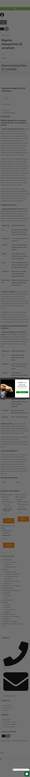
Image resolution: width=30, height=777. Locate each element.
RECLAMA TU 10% (22, 392)
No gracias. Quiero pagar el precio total (22, 394)
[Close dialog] (28, 380)
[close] (28, 769)
